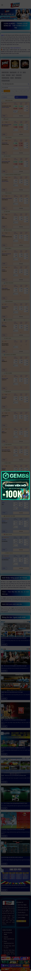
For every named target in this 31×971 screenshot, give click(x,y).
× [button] (27, 473)
